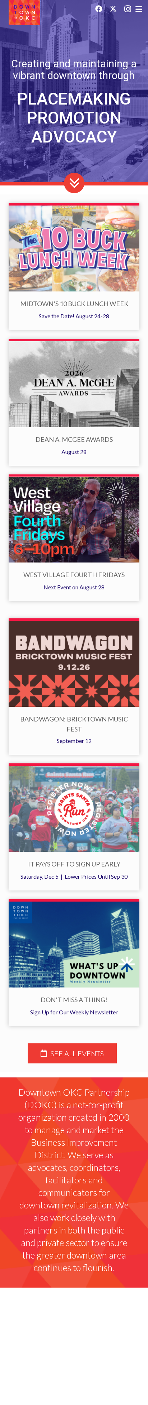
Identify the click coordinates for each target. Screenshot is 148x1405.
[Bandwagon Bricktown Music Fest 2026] (74, 664)
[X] (113, 9)
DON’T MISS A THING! (74, 1000)
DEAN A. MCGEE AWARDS (74, 439)
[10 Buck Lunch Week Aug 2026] (74, 248)
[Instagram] (127, 9)
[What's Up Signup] (74, 945)
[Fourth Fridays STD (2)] (74, 520)
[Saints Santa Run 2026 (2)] (74, 809)
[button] (136, 9)
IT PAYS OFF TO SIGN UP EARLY (74, 864)
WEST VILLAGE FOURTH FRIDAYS (74, 575)
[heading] (72, 1053)
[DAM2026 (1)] (74, 384)
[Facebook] (99, 9)
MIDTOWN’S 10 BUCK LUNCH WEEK (74, 304)
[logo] (24, 12)
